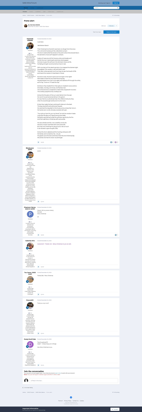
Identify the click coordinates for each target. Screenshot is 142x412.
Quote (42, 142)
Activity (32, 7)
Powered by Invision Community (71, 403)
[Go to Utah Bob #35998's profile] (25, 25)
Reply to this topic (111, 32)
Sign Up (116, 3)
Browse (26, 7)
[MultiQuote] (38, 142)
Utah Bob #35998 (35, 25)
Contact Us (75, 400)
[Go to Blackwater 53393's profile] (30, 155)
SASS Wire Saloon (44, 26)
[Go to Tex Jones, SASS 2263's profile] (30, 279)
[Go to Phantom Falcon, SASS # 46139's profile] (30, 214)
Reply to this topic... (37, 380)
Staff (44, 11)
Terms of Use (42, 410)
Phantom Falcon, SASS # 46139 (30, 208)
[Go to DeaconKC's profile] (30, 305)
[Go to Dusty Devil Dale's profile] (30, 344)
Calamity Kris (30, 241)
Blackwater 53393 (30, 149)
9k (30, 253)
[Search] (117, 8)
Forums (25, 11)
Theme (60, 400)
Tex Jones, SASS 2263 (30, 273)
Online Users (51, 11)
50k (31, 53)
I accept (115, 409)
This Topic (112, 7)
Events (31, 11)
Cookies (82, 400)
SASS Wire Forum (30, 3)
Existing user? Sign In (104, 3)
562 (31, 221)
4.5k (31, 287)
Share (104, 25)
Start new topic (97, 32)
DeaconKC (30, 300)
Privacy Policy (67, 400)
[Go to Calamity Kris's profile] (30, 246)
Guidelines (37, 11)
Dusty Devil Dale (30, 339)
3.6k (31, 352)
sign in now (58, 373)
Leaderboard (60, 11)
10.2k (31, 313)
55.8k (30, 162)
